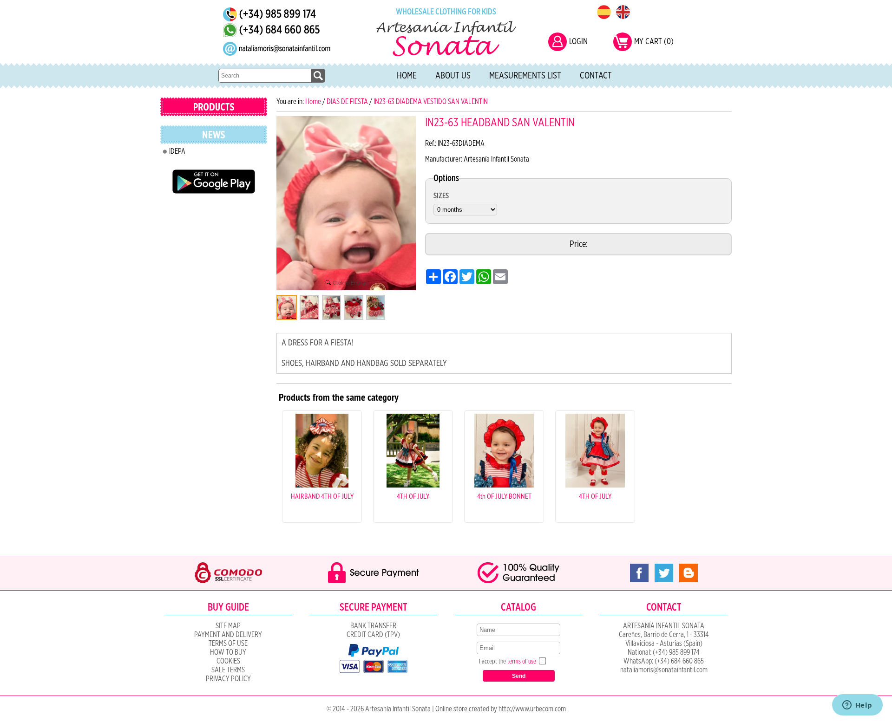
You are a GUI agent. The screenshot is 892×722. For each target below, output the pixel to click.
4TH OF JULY (413, 496)
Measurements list (525, 75)
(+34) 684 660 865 (679, 661)
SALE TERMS (228, 670)
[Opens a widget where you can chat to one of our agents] (857, 705)
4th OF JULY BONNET (504, 496)
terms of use (521, 661)
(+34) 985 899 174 (676, 652)
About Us (453, 75)
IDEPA (177, 151)
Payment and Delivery (228, 634)
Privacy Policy (228, 679)
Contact (596, 75)
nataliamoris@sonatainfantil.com (664, 670)
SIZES (441, 196)
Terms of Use (228, 643)
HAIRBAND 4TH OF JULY (322, 496)
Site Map (228, 626)
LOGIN (578, 42)
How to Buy (228, 652)
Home (407, 75)
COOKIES (228, 661)
